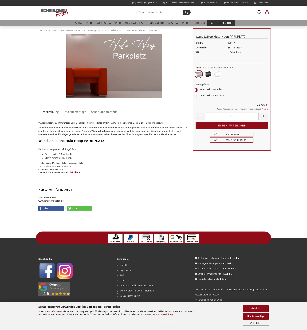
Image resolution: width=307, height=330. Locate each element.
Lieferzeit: (201, 47)
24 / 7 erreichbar (210, 3)
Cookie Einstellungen (130, 296)
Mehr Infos (255, 323)
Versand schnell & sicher (237, 3)
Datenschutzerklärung (162, 314)
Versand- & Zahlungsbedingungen (136, 285)
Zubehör (199, 23)
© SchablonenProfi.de (205, 300)
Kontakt (123, 265)
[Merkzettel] (259, 12)
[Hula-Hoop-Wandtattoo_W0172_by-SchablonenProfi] (114, 66)
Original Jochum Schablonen (167, 23)
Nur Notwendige (255, 316)
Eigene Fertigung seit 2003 (145, 3)
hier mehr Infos (217, 279)
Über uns (225, 23)
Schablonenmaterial (104, 112)
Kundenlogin (262, 3)
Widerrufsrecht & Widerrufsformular (137, 290)
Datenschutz (126, 280)
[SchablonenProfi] (54, 13)
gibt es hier (229, 268)
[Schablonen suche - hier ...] (187, 12)
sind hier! (225, 263)
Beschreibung (50, 112)
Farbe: (214, 67)
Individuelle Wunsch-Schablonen (179, 3)
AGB (122, 275)
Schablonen (83, 23)
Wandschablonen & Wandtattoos (120, 23)
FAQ (212, 23)
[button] (267, 12)
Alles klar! (256, 308)
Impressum (125, 270)
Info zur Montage (75, 112)
